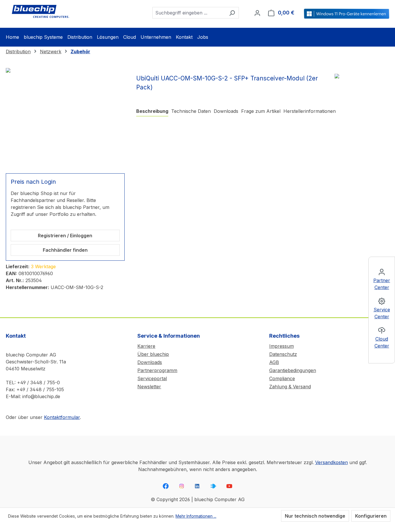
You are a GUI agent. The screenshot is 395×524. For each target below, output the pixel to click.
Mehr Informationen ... (196, 516)
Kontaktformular (62, 417)
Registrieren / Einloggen (65, 235)
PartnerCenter (381, 283)
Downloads (149, 362)
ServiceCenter (382, 313)
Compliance (282, 378)
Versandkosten (331, 462)
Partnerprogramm (157, 370)
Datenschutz (283, 354)
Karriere (146, 346)
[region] (65, 117)
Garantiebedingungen (292, 370)
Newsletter (149, 386)
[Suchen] (232, 13)
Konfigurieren (371, 516)
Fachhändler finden (65, 250)
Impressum (281, 346)
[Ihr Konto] (257, 13)
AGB (274, 362)
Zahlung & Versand (290, 386)
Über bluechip (153, 354)
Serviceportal (152, 378)
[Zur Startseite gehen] (40, 11)
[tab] (152, 111)
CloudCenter (381, 342)
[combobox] (189, 13)
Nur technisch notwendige (315, 516)
